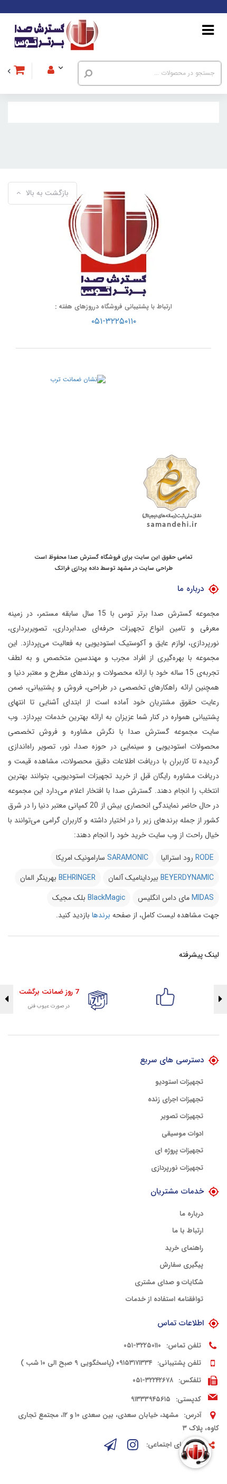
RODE (204, 858)
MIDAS (203, 898)
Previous (220, 999)
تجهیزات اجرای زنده (175, 1099)
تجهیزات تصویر (182, 1116)
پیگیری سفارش (181, 1265)
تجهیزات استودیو (179, 1082)
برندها (101, 915)
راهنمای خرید (184, 1248)
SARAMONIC (127, 858)
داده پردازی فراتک (76, 568)
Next (6, 999)
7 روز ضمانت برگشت (49, 991)
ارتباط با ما (187, 1231)
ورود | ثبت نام (62, 56)
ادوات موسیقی (182, 1134)
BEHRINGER (77, 878)
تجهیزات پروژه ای (179, 1151)
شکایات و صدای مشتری (169, 1282)
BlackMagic (106, 898)
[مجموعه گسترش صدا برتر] (56, 35)
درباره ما (191, 1214)
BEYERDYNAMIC (187, 878)
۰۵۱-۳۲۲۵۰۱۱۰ (113, 321)
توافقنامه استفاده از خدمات (164, 1299)
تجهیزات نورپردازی (177, 1168)
